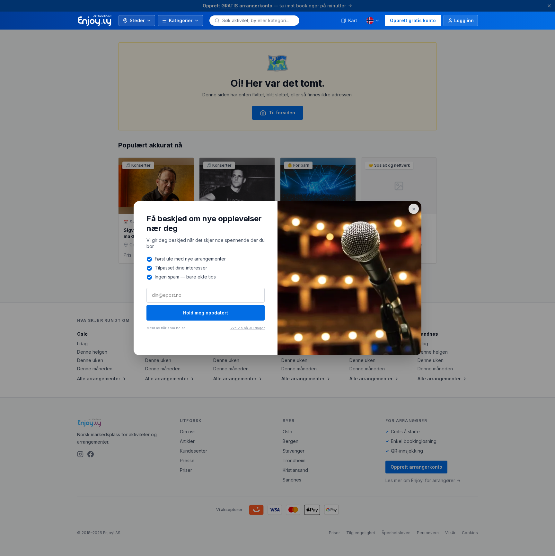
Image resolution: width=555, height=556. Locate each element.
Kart (352, 20)
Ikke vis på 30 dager (247, 328)
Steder (137, 20)
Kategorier (180, 20)
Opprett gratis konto (413, 20)
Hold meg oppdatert (205, 312)
